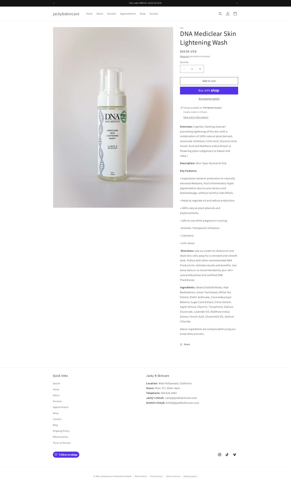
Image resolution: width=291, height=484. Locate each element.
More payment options (209, 98)
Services (57, 401)
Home (56, 389)
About (56, 395)
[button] (220, 13)
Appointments (61, 407)
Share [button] (187, 344)
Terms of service (173, 476)
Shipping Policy (61, 430)
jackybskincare (107, 476)
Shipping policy (190, 476)
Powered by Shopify (123, 476)
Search (56, 383)
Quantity (184, 62)
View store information (195, 117)
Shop (55, 413)
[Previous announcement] (54, 3)
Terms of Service (62, 442)
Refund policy (60, 436)
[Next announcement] (237, 3)
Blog (55, 424)
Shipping (184, 56)
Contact (57, 419)
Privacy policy (156, 476)
